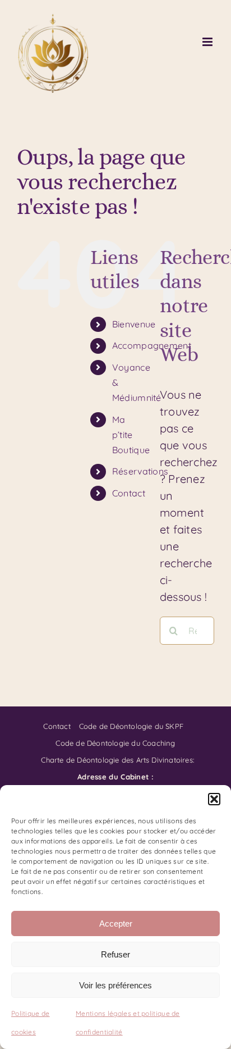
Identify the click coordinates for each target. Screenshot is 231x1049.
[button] (214, 799)
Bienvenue (134, 324)
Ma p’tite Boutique (131, 434)
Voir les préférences (115, 985)
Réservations (140, 471)
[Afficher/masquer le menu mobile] (208, 42)
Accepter (115, 923)
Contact (128, 493)
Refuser (115, 954)
